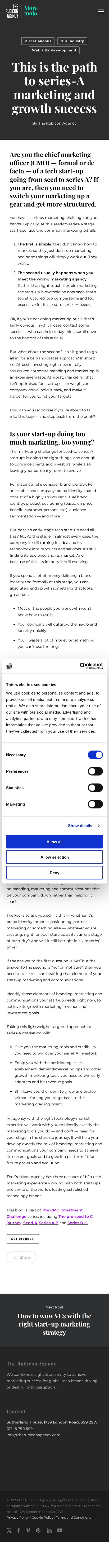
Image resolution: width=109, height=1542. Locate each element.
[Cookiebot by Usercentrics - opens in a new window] (80, 665)
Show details (80, 825)
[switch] (95, 771)
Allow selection (54, 857)
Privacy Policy (18, 1517)
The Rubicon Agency (57, 123)
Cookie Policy (42, 1517)
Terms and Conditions (73, 1517)
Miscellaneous (37, 41)
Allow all (54, 841)
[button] (101, 11)
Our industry (72, 41)
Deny (54, 872)
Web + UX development (54, 50)
